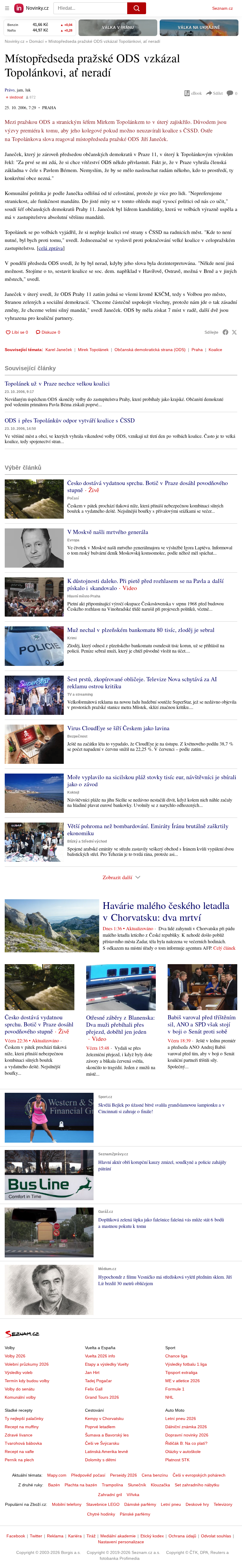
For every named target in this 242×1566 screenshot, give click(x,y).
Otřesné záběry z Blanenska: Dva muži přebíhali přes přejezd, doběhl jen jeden (120, 1024)
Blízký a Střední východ (87, 841)
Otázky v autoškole (183, 1451)
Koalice (215, 349)
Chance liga (176, 1356)
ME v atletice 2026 (182, 1380)
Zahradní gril (110, 1494)
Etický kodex (152, 1536)
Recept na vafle (19, 1451)
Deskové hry (197, 1504)
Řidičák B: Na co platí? (186, 1443)
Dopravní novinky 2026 (186, 1435)
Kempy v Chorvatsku (104, 1418)
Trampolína (112, 1485)
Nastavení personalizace (121, 1541)
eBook (196, 93)
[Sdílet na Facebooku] (225, 332)
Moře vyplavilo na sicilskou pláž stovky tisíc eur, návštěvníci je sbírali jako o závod (151, 780)
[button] (34, 499)
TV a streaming (80, 694)
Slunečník (137, 1485)
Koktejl (73, 792)
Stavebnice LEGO (103, 1504)
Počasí (73, 498)
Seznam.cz (222, 8)
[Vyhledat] (136, 8)
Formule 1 (174, 1389)
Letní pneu (171, 1504)
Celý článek (224, 948)
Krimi (71, 638)
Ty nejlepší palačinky (24, 1418)
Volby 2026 (15, 1356)
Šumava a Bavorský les (107, 1435)
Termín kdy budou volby (27, 1380)
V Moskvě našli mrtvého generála (107, 532)
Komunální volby (20, 1397)
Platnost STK (177, 1459)
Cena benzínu (155, 1475)
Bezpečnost (77, 736)
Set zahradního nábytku (197, 1485)
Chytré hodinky (101, 1514)
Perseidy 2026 (123, 1475)
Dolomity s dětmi (100, 1459)
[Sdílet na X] (234, 332)
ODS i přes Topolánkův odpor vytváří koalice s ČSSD (70, 420)
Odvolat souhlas (216, 1536)
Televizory (223, 1504)
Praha (197, 349)
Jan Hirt (92, 1372)
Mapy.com (56, 1475)
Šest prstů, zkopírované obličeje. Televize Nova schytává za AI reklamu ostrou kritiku (142, 682)
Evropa (73, 540)
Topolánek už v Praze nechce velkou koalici (57, 383)
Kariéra (75, 1536)
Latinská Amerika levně (106, 1451)
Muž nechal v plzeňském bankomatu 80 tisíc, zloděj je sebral (141, 630)
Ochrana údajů (182, 1536)
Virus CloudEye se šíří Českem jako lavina (118, 728)
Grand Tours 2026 (102, 1397)
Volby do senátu (20, 1389)
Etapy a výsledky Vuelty (107, 1364)
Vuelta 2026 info (100, 1356)
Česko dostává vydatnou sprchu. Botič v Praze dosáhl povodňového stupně (147, 486)
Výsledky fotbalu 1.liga (186, 1364)
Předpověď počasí (88, 1475)
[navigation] (7, 8)
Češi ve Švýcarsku (102, 1443)
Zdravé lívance (18, 1435)
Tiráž (91, 1536)
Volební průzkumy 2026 (27, 1364)
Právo (9, 90)
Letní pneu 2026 (180, 1418)
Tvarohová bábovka (23, 1443)
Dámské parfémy (140, 1504)
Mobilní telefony (66, 1504)
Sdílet (218, 93)
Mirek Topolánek (93, 349)
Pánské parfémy (135, 1514)
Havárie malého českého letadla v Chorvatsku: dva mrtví (166, 911)
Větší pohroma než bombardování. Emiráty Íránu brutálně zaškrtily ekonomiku (147, 829)
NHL (169, 1397)
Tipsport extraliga (181, 1372)
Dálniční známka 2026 (186, 1426)
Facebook (15, 1536)
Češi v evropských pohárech (199, 1475)
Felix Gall (93, 1389)
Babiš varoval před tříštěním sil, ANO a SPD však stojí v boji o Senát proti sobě (202, 1024)
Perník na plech (19, 1459)
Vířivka (133, 1494)
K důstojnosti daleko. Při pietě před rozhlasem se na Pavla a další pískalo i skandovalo (145, 584)
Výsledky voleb (18, 1372)
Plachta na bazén (81, 1485)
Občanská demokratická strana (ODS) (150, 349)
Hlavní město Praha (83, 596)
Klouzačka (160, 1485)
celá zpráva (51, 247)
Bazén (54, 1485)
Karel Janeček (58, 349)
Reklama (55, 1536)
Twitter (36, 1536)
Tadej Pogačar (98, 1380)
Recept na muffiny (22, 1426)
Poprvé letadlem (100, 1426)
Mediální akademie (118, 1536)
